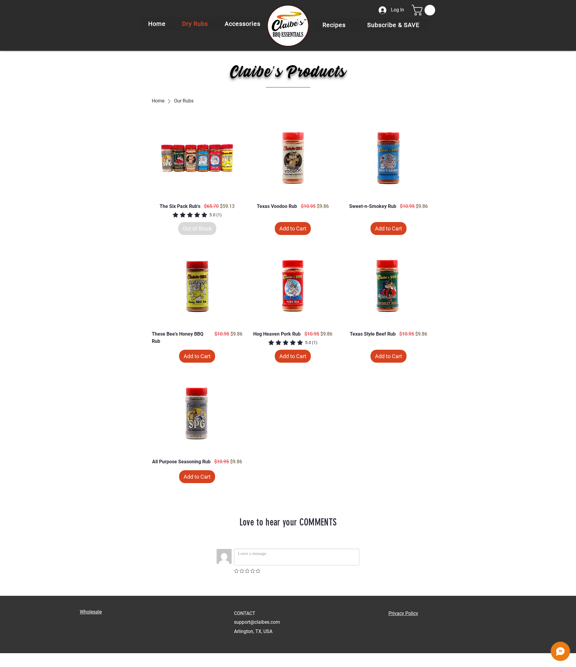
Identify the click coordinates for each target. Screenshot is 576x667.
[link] (197, 215)
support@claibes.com (257, 622)
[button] (425, 10)
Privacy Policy (403, 613)
